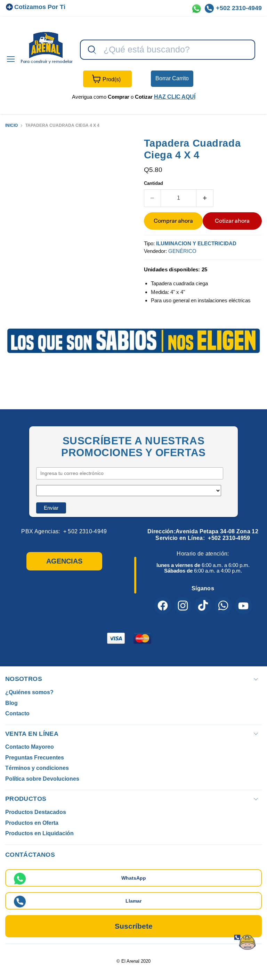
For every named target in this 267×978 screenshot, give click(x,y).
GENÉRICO (182, 251)
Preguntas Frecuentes (34, 758)
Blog (11, 703)
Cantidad (153, 183)
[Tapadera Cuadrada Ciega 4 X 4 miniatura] (16, 154)
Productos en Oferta (31, 823)
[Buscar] (91, 50)
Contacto (17, 713)
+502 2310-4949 (239, 8)
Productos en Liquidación (39, 833)
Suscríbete (134, 926)
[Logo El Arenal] (47, 47)
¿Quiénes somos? (29, 692)
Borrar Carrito (172, 78)
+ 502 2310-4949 (85, 531)
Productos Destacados (35, 812)
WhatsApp (133, 878)
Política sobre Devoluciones (42, 779)
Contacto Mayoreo (29, 747)
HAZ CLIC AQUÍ (174, 97)
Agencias (64, 561)
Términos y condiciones (37, 768)
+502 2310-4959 (229, 538)
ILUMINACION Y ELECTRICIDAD (196, 243)
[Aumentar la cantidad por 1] (204, 198)
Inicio (11, 125)
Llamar (133, 901)
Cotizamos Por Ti (39, 6)
